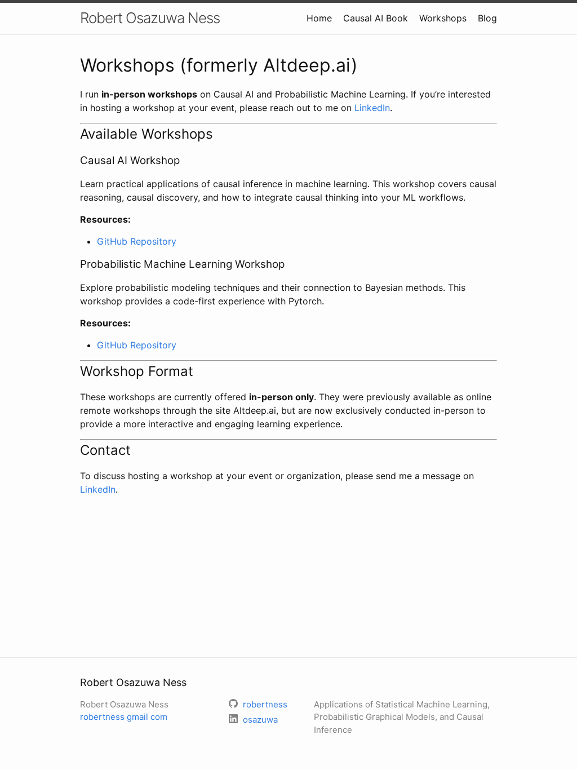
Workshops (443, 18)
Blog (487, 18)
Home (319, 18)
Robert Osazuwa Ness (150, 17)
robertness (123, 716)
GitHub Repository (136, 241)
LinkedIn (372, 107)
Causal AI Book (375, 18)
